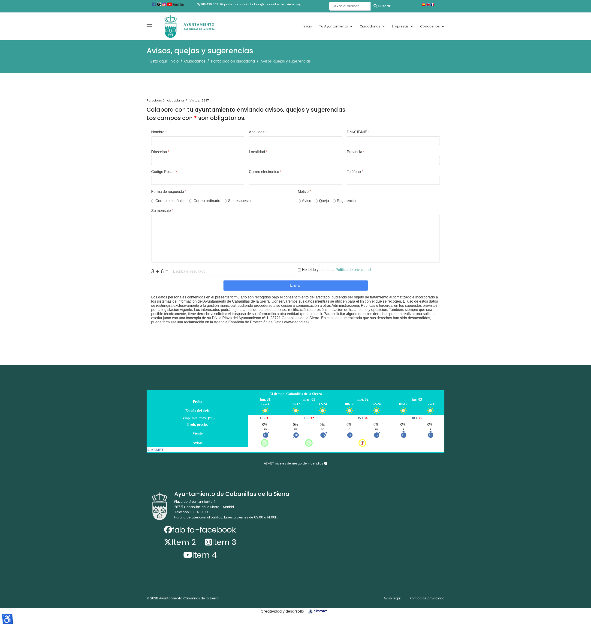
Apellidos (258, 132)
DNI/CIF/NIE (358, 132)
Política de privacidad (353, 270)
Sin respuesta (239, 201)
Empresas (400, 26)
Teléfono (355, 172)
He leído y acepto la (336, 270)
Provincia (356, 152)
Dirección (160, 152)
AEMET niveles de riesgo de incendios (294, 463)
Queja (324, 201)
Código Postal (164, 172)
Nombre (159, 132)
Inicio (308, 26)
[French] (433, 5)
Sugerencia (346, 201)
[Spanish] (424, 5)
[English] (428, 5)
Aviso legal (392, 598)
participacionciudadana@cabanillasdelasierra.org (262, 4)
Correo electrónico (265, 172)
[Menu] (149, 26)
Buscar (384, 6)
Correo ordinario (206, 201)
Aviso (306, 201)
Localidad (258, 152)
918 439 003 (209, 4)
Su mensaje (162, 211)
